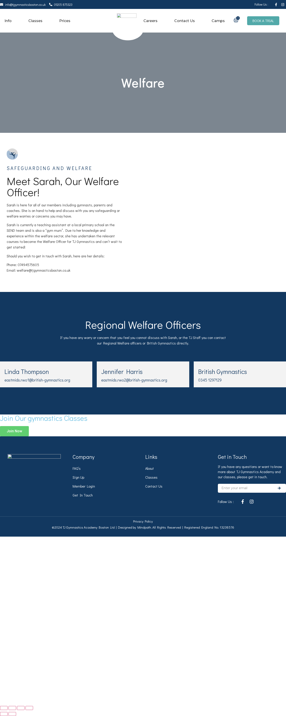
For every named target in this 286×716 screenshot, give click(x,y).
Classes (35, 21)
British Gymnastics (222, 371)
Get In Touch (83, 495)
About (149, 468)
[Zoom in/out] (4, 708)
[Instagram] (282, 4)
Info (8, 21)
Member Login (84, 486)
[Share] (21, 708)
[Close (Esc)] (29, 708)
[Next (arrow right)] (12, 714)
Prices (64, 21)
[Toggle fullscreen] (12, 708)
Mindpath (144, 527)
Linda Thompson (26, 371)
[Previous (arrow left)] (4, 714)
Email (19, 621)
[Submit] (279, 488)
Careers (150, 21)
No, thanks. (93, 698)
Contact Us (184, 21)
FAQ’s (77, 468)
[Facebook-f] (276, 4)
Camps (218, 21)
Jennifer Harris (122, 371)
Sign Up (78, 477)
